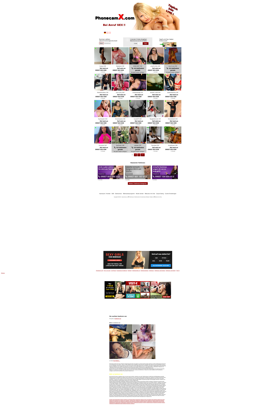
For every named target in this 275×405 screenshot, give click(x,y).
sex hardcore (149, 399)
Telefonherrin (149, 401)
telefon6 (141, 401)
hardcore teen (132, 400)
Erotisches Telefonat (130, 403)
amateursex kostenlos (135, 401)
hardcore (122, 399)
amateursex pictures (151, 400)
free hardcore (154, 399)
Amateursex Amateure (160, 400)
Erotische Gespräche (157, 402)
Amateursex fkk (128, 401)
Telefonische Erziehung (138, 402)
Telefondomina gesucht (157, 401)
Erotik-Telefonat (123, 403)
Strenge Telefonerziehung (148, 402)
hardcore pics (123, 400)
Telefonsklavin (124, 402)
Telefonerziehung (130, 402)
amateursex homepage (113, 401)
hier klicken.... (116, 360)
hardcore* (128, 400)
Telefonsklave (118, 402)
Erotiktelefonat (117, 403)
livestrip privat (112, 399)
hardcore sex (118, 318)
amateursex (138, 400)
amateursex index (143, 400)
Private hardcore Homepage (134, 399)
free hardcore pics (116, 400)
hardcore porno (143, 399)
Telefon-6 (145, 401)
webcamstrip (117, 399)
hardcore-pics (160, 399)
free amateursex (122, 401)
